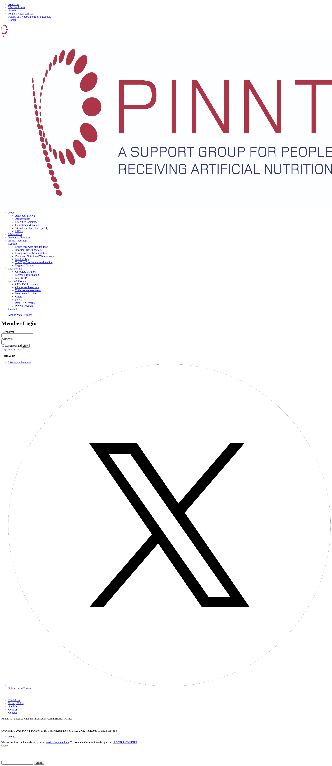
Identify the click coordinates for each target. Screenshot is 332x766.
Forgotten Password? (12, 349)
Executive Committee (27, 221)
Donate (12, 19)
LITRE (19, 231)
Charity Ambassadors (27, 287)
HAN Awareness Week (28, 290)
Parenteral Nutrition (19, 237)
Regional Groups (24, 265)
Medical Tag (22, 259)
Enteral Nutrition (17, 240)
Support (12, 243)
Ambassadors (22, 218)
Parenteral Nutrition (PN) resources (34, 256)
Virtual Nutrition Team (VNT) (31, 228)
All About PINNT (25, 215)
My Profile (21, 277)
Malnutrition (15, 234)
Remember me (13, 345)
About (11, 212)
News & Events (17, 281)
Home (11, 736)
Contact (12, 309)
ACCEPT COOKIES (125, 742)
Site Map (13, 706)
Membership (15, 268)
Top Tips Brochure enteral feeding (34, 262)
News (18, 299)
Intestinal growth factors (28, 249)
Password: (7, 338)
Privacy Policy (16, 703)
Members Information (27, 274)
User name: (7, 331)
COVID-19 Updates (26, 284)
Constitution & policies (27, 225)
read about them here (57, 742)
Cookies (12, 709)
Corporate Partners (25, 271)
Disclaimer (14, 700)
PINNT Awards (24, 305)
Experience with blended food (31, 246)
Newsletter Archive (25, 293)
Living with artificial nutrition (31, 253)
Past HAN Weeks (25, 302)
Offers (18, 296)
